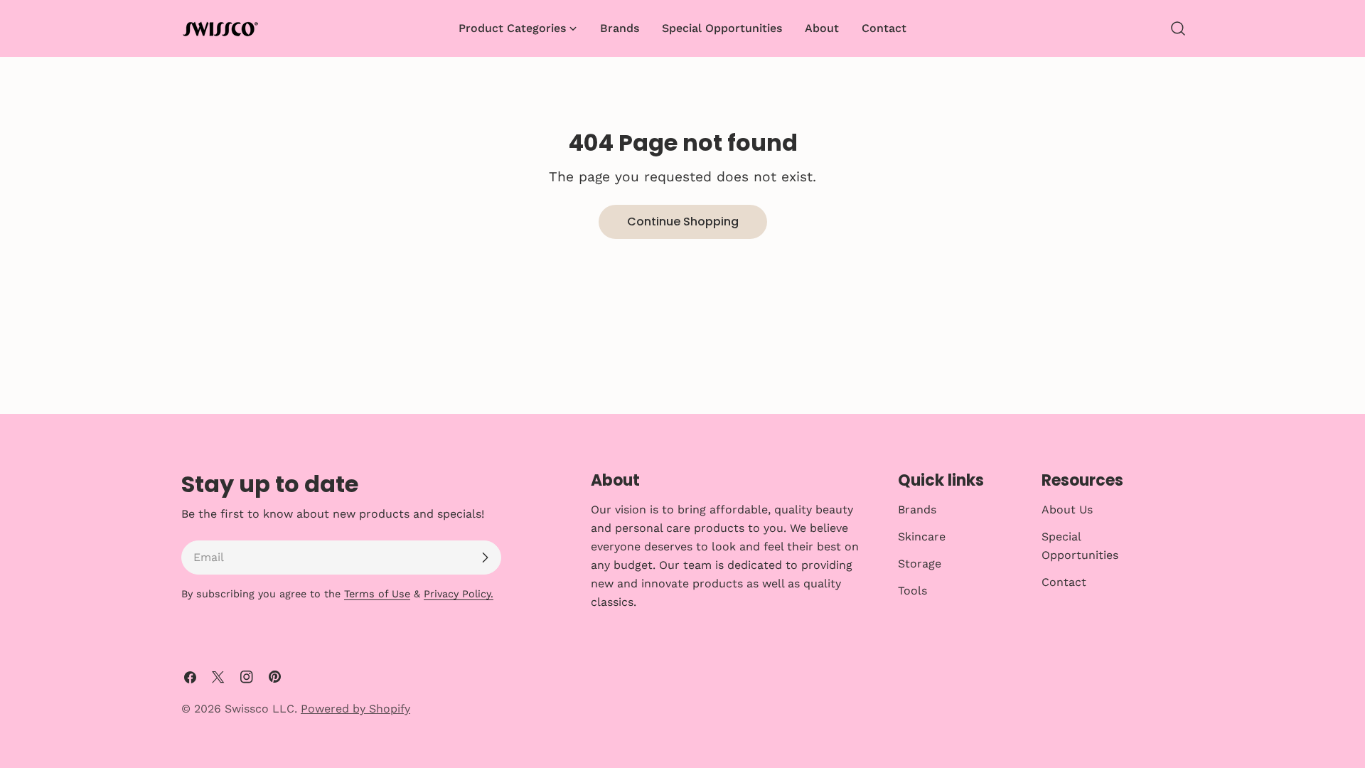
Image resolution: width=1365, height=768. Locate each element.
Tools (912, 590)
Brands (917, 509)
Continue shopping (683, 221)
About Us (1067, 509)
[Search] (1178, 28)
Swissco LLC (259, 708)
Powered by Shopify (355, 708)
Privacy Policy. (458, 593)
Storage (919, 563)
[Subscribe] (485, 557)
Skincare (922, 536)
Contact (1064, 582)
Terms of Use (377, 593)
